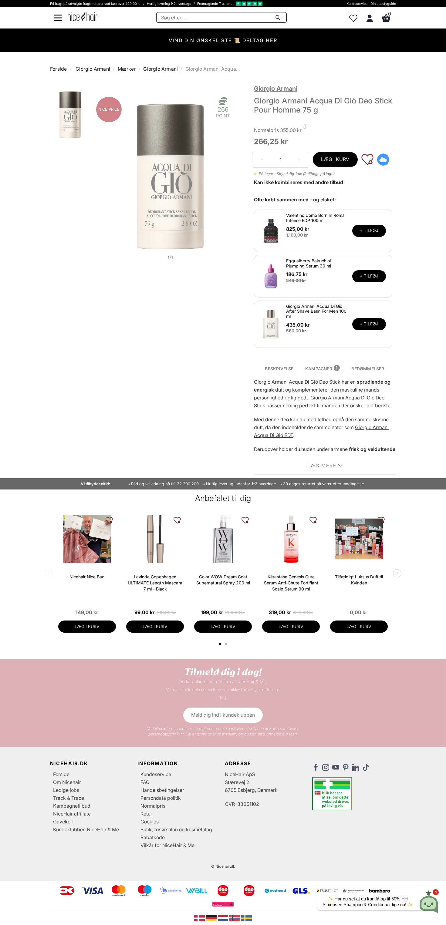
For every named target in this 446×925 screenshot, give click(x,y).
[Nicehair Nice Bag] (87, 539)
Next (396, 574)
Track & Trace (68, 798)
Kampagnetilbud (71, 806)
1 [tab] (220, 644)
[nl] (224, 918)
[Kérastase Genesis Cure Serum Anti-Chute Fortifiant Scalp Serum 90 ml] (291, 539)
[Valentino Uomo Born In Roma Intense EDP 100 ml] (271, 230)
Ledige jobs (66, 790)
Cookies (149, 822)
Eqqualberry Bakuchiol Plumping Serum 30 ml (308, 263)
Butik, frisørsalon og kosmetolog (176, 829)
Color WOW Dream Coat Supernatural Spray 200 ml (223, 579)
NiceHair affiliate (72, 814)
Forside (58, 69)
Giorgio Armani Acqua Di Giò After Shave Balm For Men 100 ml (316, 311)
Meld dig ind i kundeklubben (223, 715)
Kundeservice (356, 4)
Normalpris (152, 806)
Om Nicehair (67, 782)
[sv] (246, 918)
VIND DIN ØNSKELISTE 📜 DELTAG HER (223, 40)
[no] (235, 918)
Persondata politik (160, 798)
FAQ (145, 782)
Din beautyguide (383, 4)
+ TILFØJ (369, 230)
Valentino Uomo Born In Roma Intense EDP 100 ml (315, 218)
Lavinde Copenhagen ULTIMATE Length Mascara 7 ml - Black (155, 582)
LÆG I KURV (335, 159)
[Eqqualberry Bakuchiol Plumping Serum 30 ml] (271, 276)
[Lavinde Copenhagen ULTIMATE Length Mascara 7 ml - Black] (155, 539)
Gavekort (63, 822)
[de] (212, 918)
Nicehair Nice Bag (87, 576)
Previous (50, 574)
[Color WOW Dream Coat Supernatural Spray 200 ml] (223, 539)
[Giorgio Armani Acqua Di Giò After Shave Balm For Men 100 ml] (271, 324)
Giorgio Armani (93, 69)
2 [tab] (227, 644)
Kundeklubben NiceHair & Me (86, 829)
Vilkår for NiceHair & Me (167, 845)
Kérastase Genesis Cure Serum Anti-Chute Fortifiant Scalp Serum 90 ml (291, 582)
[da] (200, 918)
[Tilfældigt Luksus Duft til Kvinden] (359, 539)
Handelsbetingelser (162, 790)
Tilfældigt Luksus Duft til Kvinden (359, 579)
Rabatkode (152, 837)
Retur (146, 814)
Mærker (127, 69)
